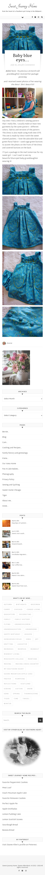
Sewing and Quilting (11, 485)
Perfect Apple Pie (10, 803)
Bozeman (35, 604)
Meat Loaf (6, 787)
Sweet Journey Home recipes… (22, 1)
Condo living (33, 609)
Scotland (25, 684)
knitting (8, 644)
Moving (7, 664)
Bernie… (5, 432)
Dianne (9, 343)
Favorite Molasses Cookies (14, 798)
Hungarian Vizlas (13, 639)
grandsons (31, 629)
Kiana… (5, 458)
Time (16, 699)
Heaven (28, 634)
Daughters (9, 614)
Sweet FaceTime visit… (20, 586)
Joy (36, 639)
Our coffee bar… (17, 565)
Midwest (35, 649)
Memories (9, 649)
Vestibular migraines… (19, 554)
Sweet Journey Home (22, 6)
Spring (16, 694)
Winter (7, 703)
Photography (8, 474)
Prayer (7, 679)
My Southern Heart (14, 669)
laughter (22, 644)
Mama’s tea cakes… (18, 575)
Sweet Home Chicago (11, 490)
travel (26, 699)
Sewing (7, 689)
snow (30, 689)
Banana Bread (8, 830)
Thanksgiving (31, 694)
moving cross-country (27, 664)
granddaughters (12, 629)
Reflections (10, 684)
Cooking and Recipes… (12, 447)
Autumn (8, 604)
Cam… (5, 442)
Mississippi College (14, 659)
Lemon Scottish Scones (12, 819)
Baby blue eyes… (22, 58)
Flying (7, 624)
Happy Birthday (12, 634)
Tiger (4, 495)
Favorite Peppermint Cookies (15, 782)
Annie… (5, 506)
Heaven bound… (17, 544)
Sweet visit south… (18, 533)
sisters (19, 689)
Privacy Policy (8, 479)
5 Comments (29, 65)
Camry (7, 609)
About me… (34, 3)
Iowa (28, 639)
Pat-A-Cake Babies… (10, 469)
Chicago (18, 609)
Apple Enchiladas (9, 809)
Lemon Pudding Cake (11, 814)
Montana (32, 659)
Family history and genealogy (15, 453)
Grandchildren (22, 624)
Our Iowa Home (9, 463)
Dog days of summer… (19, 523)
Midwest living (12, 654)
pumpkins (20, 679)
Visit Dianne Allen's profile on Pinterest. (19, 845)
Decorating (25, 614)
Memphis (22, 649)
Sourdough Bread (10, 825)
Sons (6, 694)
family (7, 619)
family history (22, 619)
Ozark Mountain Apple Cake (18, 674)
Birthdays (21, 604)
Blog (4, 437)
